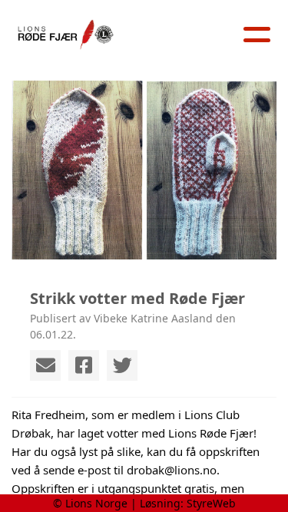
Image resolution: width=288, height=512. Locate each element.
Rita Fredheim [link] (48, 414)
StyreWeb (211, 503)
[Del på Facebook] (83, 365)
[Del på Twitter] (122, 365)
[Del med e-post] (45, 365)
